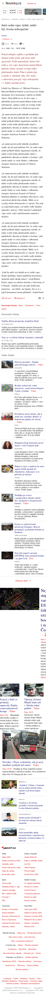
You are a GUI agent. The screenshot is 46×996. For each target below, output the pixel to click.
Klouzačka (32, 949)
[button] (7, 364)
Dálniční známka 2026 (33, 913)
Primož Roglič (29, 871)
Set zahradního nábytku (12, 953)
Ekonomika (18, 449)
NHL (3, 900)
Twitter (15, 979)
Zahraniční (18, 368)
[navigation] (3, 3)
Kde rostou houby (15, 937)
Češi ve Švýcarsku (9, 920)
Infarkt (3, 309)
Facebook (7, 979)
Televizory (21, 965)
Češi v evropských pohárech (22, 941)
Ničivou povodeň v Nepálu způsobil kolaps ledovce (26, 363)
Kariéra (32, 979)
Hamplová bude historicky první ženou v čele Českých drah (29, 444)
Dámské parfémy (24, 961)
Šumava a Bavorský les (11, 916)
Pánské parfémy (22, 969)
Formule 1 (6, 897)
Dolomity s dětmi (8, 926)
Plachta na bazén (31, 945)
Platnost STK (29, 926)
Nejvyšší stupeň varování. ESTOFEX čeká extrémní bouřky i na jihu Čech (29, 555)
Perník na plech (30, 900)
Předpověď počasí (34, 933)
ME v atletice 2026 (9, 894)
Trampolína (12, 949)
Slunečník (22, 949)
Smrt (38, 305)
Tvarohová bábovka (32, 894)
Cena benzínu (29, 937)
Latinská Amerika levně (11, 923)
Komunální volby (8, 874)
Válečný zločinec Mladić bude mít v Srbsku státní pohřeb (32, 704)
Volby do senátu (8, 871)
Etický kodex (23, 981)
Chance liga (6, 883)
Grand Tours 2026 (31, 874)
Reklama (23, 979)
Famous (4, 35)
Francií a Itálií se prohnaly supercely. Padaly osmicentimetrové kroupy (9, 705)
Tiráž (39, 979)
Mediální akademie (9, 981)
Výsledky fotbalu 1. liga (11, 887)
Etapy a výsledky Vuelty (33, 861)
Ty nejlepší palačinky (32, 883)
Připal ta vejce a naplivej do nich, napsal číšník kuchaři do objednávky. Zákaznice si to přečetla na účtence (29, 470)
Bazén (20, 945)
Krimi (16, 425)
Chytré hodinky (33, 965)
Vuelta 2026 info (30, 857)
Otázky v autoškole (31, 923)
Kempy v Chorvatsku (10, 909)
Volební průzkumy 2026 (11, 861)
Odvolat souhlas (12, 983)
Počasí (17, 394)
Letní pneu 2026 (30, 909)
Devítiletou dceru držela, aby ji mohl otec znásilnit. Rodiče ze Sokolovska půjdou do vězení (28, 416)
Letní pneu (37, 961)
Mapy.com (21, 933)
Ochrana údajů (36, 981)
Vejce (20, 305)
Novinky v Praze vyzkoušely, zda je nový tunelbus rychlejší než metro (22, 763)
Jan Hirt (27, 864)
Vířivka (38, 953)
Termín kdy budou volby (11, 867)
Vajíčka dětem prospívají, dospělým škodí (20, 320)
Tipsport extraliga (8, 890)
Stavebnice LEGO (9, 961)
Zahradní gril (29, 953)
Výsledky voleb (7, 864)
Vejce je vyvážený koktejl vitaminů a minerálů (22, 337)
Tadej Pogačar (29, 867)
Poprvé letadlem (8, 913)
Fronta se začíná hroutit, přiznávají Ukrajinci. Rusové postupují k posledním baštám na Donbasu (29, 528)
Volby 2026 (6, 857)
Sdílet (16, 44)
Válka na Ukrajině (21, 535)
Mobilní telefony (32, 957)
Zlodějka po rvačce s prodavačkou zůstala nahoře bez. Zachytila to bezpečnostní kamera (28, 499)
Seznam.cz (31, 3)
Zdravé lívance (30, 890)
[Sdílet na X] (43, 298)
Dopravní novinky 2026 (33, 916)
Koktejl (17, 478)
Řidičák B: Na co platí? (33, 920)
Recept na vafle (30, 897)
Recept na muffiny (31, 887)
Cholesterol (29, 305)
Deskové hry (10, 965)
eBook (7, 44)
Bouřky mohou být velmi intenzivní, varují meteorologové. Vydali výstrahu (29, 388)
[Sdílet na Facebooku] (39, 298)
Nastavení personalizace (30, 983)
